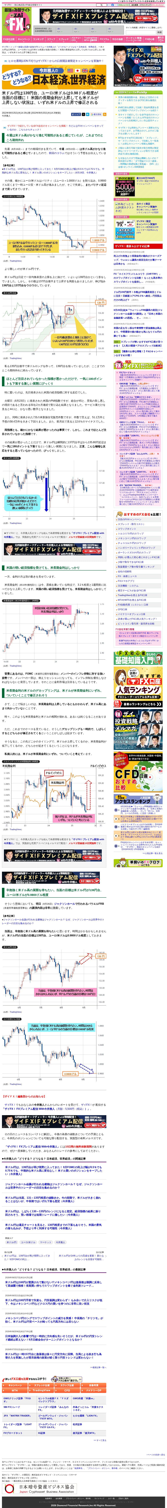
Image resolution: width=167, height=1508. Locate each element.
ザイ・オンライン (101, 1502)
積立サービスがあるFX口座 (132, 590)
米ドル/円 (11, 1242)
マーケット (45, 1242)
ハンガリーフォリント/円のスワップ (136, 547)
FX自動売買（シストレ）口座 (133, 604)
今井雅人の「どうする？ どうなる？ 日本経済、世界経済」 (72, 47)
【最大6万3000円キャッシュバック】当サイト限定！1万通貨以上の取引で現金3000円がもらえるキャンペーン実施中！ (139, 376)
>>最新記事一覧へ (98, 1367)
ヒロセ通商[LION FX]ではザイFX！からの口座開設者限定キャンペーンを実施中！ (56, 60)
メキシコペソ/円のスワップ (132, 538)
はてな (87, 114)
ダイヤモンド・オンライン (68, 1502)
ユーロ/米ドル (28, 1242)
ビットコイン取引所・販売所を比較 (136, 623)
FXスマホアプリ (126, 581)
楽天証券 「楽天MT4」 (85, 1433)
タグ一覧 (111, 1498)
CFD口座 (122, 609)
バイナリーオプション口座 (131, 614)
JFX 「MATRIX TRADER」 (18, 1415)
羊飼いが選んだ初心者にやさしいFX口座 (139, 557)
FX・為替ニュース (127, 576)
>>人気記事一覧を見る (153, 853)
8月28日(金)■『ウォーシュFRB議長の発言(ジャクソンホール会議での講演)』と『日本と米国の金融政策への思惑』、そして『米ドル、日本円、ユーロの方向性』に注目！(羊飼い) (141, 809)
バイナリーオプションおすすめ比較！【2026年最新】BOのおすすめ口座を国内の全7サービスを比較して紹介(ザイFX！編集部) (141, 826)
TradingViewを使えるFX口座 (132, 595)
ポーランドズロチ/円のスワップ (134, 552)
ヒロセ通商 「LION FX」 (86, 1415)
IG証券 (41, 1433)
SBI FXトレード (12, 1407)
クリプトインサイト (118, 1502)
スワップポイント (127, 529)
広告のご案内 (123, 1498)
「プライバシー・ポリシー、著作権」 (102, 1468)
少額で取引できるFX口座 (131, 562)
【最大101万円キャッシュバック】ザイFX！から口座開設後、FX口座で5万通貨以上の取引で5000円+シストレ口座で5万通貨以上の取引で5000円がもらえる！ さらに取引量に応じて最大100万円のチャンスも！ (139, 461)
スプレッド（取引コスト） (131, 524)
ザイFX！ (131, 1502)
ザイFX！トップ (9, 47)
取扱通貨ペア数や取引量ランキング (136, 566)
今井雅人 (60, 1242)
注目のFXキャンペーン (129, 519)
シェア (77, 114)
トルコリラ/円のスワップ (131, 533)
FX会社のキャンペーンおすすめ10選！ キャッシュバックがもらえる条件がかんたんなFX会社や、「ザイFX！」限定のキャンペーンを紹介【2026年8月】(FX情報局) (141, 845)
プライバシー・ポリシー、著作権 (78, 1498)
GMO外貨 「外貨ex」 (84, 1398)
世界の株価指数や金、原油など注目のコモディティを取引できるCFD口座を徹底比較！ (138, 100)
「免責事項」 (78, 1468)
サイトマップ (99, 1498)
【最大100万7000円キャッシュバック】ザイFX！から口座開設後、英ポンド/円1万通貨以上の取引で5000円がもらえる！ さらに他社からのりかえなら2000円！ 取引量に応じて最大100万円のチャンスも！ (139, 443)
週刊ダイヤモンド (86, 1502)
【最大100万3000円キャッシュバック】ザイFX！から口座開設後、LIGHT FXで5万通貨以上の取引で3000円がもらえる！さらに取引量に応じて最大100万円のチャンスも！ (139, 477)
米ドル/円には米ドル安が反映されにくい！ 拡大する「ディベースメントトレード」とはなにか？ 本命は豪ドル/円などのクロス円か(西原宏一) (141, 835)
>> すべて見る (100, 1440)
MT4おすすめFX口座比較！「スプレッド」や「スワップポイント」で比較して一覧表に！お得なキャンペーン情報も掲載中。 (138, 141)
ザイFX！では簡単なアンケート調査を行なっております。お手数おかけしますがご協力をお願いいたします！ (138, 130)
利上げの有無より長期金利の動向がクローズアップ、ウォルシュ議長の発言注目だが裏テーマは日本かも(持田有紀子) (141, 818)
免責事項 (48, 1498)
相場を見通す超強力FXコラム (31, 47)
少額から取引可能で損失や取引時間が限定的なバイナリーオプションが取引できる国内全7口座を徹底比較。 (138, 151)
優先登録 (97, 114)
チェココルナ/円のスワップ (132, 543)
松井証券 (77, 1424)
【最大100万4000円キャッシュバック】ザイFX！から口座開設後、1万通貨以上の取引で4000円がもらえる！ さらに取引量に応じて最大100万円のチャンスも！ (139, 388)
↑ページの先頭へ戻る (155, 1455)
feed (104, 114)
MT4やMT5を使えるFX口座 (132, 600)
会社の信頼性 (125, 571)
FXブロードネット (13, 1433)
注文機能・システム (128, 585)
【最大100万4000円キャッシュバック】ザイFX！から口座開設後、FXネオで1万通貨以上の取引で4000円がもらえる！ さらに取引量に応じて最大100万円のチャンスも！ (139, 427)
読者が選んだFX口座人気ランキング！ (137, 619)
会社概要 (59, 1498)
